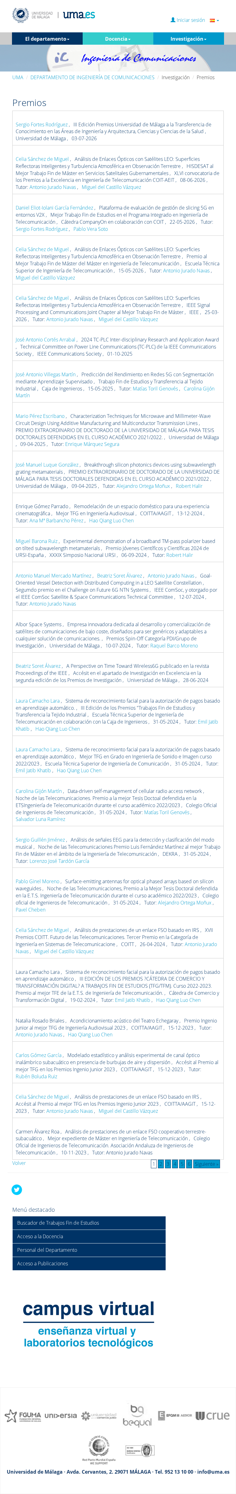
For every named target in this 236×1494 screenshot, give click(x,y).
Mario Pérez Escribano (41, 416)
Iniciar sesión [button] (192, 20)
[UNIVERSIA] (60, 1415)
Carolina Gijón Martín (39, 791)
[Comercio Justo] (99, 1415)
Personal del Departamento (47, 1250)
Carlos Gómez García (39, 1055)
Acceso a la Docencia (40, 1236)
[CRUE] (213, 1415)
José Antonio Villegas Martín (46, 374)
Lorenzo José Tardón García (59, 861)
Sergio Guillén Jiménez (41, 839)
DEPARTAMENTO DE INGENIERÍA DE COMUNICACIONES (92, 77)
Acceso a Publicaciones (42, 1263)
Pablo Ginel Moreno (38, 881)
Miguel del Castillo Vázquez (111, 187)
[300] (175, 1415)
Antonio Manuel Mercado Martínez (54, 575)
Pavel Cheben (30, 909)
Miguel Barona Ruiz (37, 541)
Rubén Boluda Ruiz (36, 1076)
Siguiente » (206, 1164)
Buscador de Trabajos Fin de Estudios (58, 1222)
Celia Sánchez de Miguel (43, 159)
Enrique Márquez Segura (92, 444)
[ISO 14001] (137, 1449)
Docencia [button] (116, 38)
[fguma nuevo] (22, 1415)
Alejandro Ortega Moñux (143, 486)
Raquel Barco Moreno (174, 645)
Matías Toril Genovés (156, 388)
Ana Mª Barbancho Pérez (57, 520)
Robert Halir (189, 486)
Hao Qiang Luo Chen (111, 520)
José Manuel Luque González (48, 464)
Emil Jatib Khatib (34, 770)
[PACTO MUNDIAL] (99, 1449)
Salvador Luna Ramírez (40, 819)
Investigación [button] (187, 38)
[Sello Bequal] (137, 1415)
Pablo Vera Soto (90, 229)
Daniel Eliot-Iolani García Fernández (55, 207)
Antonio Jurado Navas (53, 187)
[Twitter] (17, 1189)
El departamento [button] (45, 38)
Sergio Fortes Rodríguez (42, 124)
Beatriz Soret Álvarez (120, 575)
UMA (17, 77)
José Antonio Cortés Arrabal (46, 339)
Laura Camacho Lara (38, 700)
